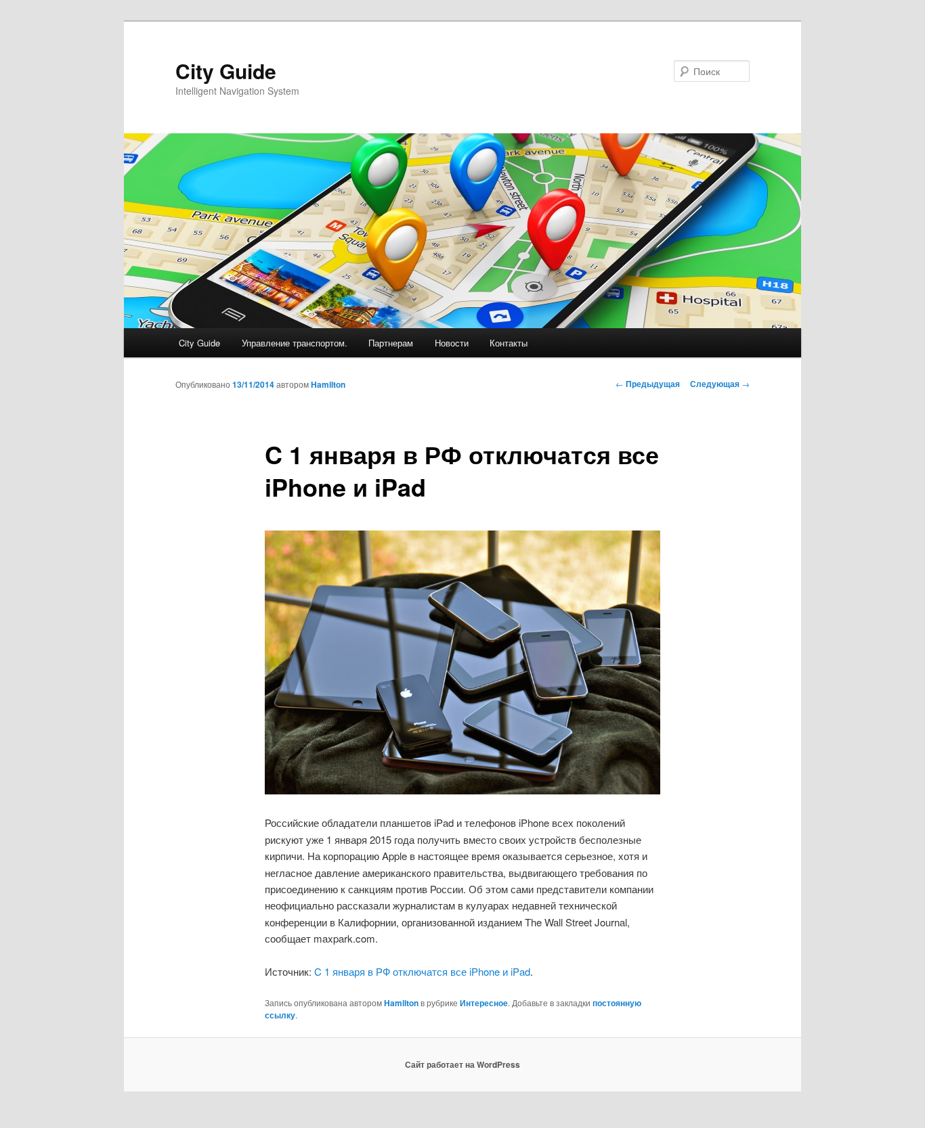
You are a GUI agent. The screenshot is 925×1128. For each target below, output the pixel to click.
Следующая (720, 384)
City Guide (225, 70)
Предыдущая (648, 384)
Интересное (484, 1003)
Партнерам (390, 342)
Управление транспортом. (294, 342)
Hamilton (328, 384)
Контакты (509, 342)
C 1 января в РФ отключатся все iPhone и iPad (422, 971)
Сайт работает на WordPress (462, 1064)
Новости (452, 342)
